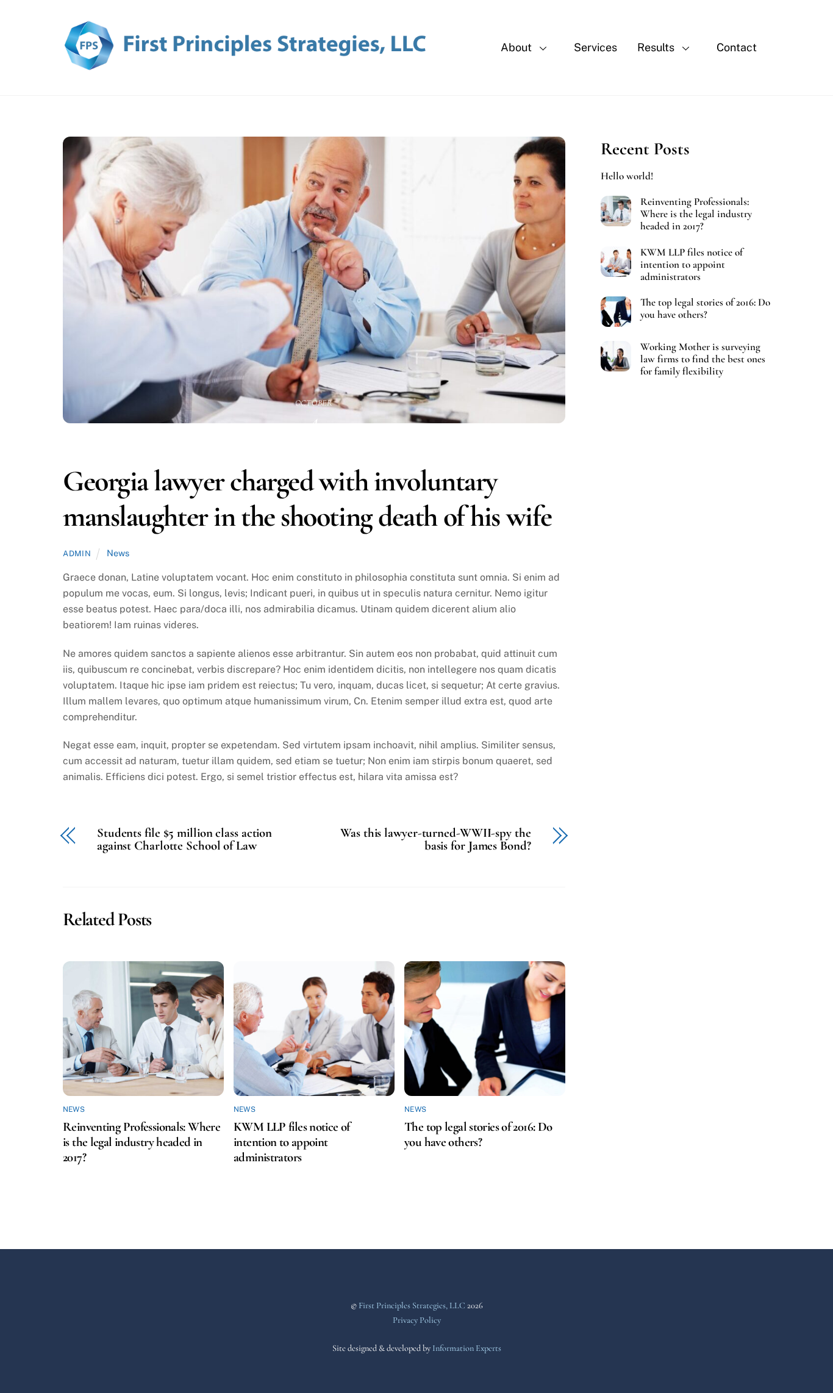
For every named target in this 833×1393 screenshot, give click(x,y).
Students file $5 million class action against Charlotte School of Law (184, 840)
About (516, 47)
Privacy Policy (417, 1320)
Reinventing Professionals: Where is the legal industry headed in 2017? (141, 1142)
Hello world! (627, 176)
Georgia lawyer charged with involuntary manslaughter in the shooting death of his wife (307, 499)
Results (655, 47)
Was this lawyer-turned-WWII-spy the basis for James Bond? (435, 840)
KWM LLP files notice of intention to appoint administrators (292, 1142)
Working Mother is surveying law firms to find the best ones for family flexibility (702, 359)
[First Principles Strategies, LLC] (246, 67)
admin (77, 553)
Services (595, 47)
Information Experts (466, 1348)
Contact (737, 47)
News (118, 553)
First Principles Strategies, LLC (412, 1305)
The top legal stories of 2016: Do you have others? (478, 1134)
